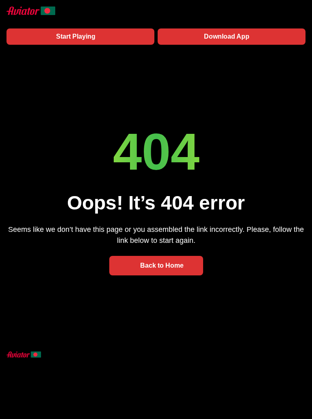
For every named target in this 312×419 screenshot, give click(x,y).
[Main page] (30, 11)
